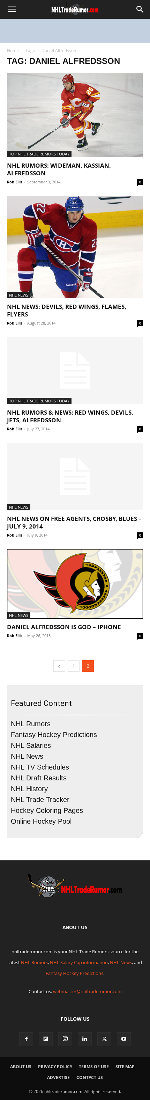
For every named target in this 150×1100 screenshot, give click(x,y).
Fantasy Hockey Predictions (54, 734)
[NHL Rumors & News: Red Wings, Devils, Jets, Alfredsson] (75, 371)
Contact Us (89, 1077)
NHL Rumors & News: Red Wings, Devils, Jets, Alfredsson (70, 416)
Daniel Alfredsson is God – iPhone (64, 627)
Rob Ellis (14, 181)
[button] (12, 9)
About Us (20, 1067)
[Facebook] (26, 1039)
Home (13, 50)
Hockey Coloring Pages (47, 810)
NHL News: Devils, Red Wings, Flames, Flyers (66, 310)
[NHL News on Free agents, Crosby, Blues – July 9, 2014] (75, 476)
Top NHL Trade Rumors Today (39, 153)
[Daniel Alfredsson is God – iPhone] (75, 584)
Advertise (58, 1077)
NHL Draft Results (39, 778)
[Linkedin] (85, 1039)
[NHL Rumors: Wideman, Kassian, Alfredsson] (75, 115)
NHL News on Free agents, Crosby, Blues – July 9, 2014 (74, 522)
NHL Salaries (31, 745)
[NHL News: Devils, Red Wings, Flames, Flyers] (75, 247)
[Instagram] (65, 1039)
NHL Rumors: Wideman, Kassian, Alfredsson (59, 169)
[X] (104, 1039)
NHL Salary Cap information (79, 962)
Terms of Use (94, 1067)
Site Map (125, 1067)
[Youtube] (124, 1039)
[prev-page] (59, 666)
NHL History (29, 789)
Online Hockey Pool (41, 821)
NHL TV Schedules (40, 767)
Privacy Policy (55, 1067)
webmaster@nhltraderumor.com (87, 991)
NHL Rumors (31, 724)
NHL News (18, 295)
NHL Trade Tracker (40, 799)
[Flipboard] (46, 1039)
